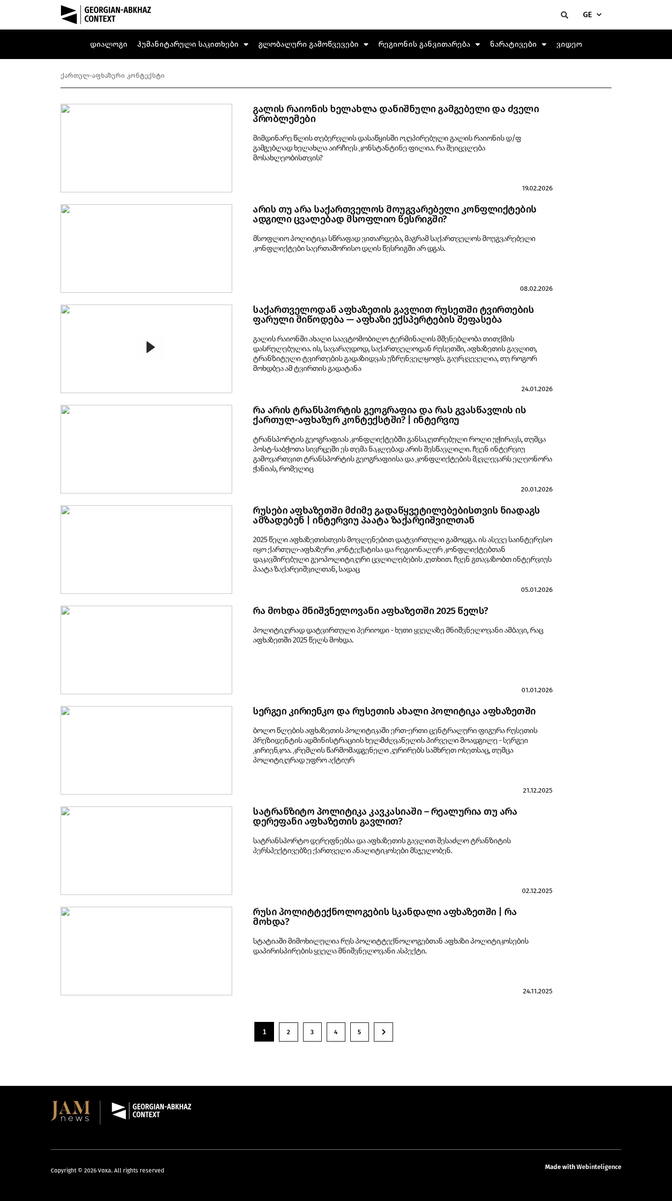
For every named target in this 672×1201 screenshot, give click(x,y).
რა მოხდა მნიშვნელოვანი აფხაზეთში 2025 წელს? (370, 610)
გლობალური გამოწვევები (308, 44)
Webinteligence (599, 1166)
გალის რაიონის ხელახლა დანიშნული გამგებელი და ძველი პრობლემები (396, 113)
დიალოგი (108, 44)
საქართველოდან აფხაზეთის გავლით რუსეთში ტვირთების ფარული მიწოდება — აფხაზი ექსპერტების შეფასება (393, 314)
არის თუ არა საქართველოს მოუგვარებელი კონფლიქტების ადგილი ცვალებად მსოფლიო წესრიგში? (395, 214)
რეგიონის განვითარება (424, 44)
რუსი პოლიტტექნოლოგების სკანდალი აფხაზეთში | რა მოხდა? (385, 916)
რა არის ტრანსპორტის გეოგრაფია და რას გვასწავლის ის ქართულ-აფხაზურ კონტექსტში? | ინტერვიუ (389, 415)
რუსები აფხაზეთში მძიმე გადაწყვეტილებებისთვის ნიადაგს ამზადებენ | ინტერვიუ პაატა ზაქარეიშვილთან (396, 515)
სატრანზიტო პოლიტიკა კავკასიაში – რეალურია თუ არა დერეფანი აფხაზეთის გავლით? (385, 816)
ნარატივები (513, 44)
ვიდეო (569, 44)
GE (587, 14)
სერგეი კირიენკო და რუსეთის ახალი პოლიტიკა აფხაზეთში (394, 711)
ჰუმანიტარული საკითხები (188, 44)
